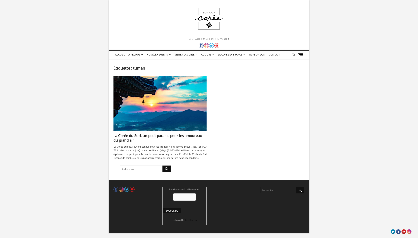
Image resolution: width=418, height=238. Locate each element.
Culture (206, 54)
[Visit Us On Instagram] (409, 230)
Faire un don (257, 54)
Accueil (120, 54)
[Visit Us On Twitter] (393, 230)
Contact (274, 54)
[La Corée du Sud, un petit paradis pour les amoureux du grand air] (160, 103)
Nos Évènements (157, 54)
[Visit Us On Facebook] (398, 230)
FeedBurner (191, 220)
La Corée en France (230, 54)
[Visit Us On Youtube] (403, 230)
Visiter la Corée (184, 54)
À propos (134, 54)
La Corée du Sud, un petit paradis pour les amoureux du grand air (157, 138)
